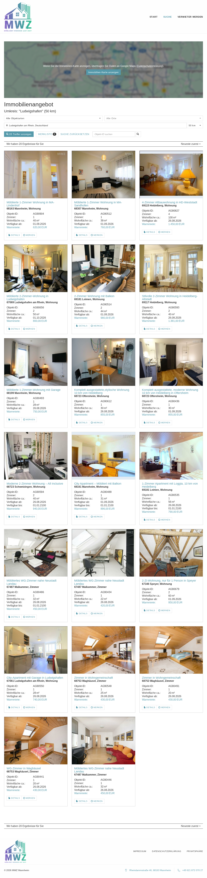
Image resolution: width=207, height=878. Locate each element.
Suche (167, 17)
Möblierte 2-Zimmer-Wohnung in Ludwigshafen (27, 297)
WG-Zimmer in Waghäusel (24, 768)
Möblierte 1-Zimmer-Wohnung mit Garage (33, 389)
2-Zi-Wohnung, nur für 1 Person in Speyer (169, 580)
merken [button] (30, 235)
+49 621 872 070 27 (192, 870)
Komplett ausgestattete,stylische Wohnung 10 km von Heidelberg (101, 391)
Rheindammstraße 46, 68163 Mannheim (150, 870)
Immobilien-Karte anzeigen (103, 72)
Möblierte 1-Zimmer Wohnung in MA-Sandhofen (98, 204)
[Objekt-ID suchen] (138, 134)
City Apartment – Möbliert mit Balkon (97, 483)
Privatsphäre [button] (195, 851)
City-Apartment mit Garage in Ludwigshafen (35, 677)
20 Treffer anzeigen (20, 134)
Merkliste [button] (46, 134)
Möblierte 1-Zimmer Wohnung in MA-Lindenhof (30, 204)
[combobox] (53, 118)
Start (154, 17)
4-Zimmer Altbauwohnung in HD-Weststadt (169, 202)
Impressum (139, 851)
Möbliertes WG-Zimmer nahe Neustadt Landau (31, 582)
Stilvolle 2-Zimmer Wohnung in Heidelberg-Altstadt (169, 297)
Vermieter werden (190, 17)
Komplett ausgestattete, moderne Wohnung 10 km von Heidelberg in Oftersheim (170, 391)
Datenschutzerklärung (149, 66)
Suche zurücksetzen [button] (74, 134)
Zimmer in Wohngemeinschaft (93, 677)
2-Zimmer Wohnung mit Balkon (94, 296)
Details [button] (15, 235)
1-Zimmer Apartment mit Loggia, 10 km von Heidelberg (170, 485)
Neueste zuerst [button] (190, 144)
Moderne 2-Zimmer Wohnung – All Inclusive (35, 483)
